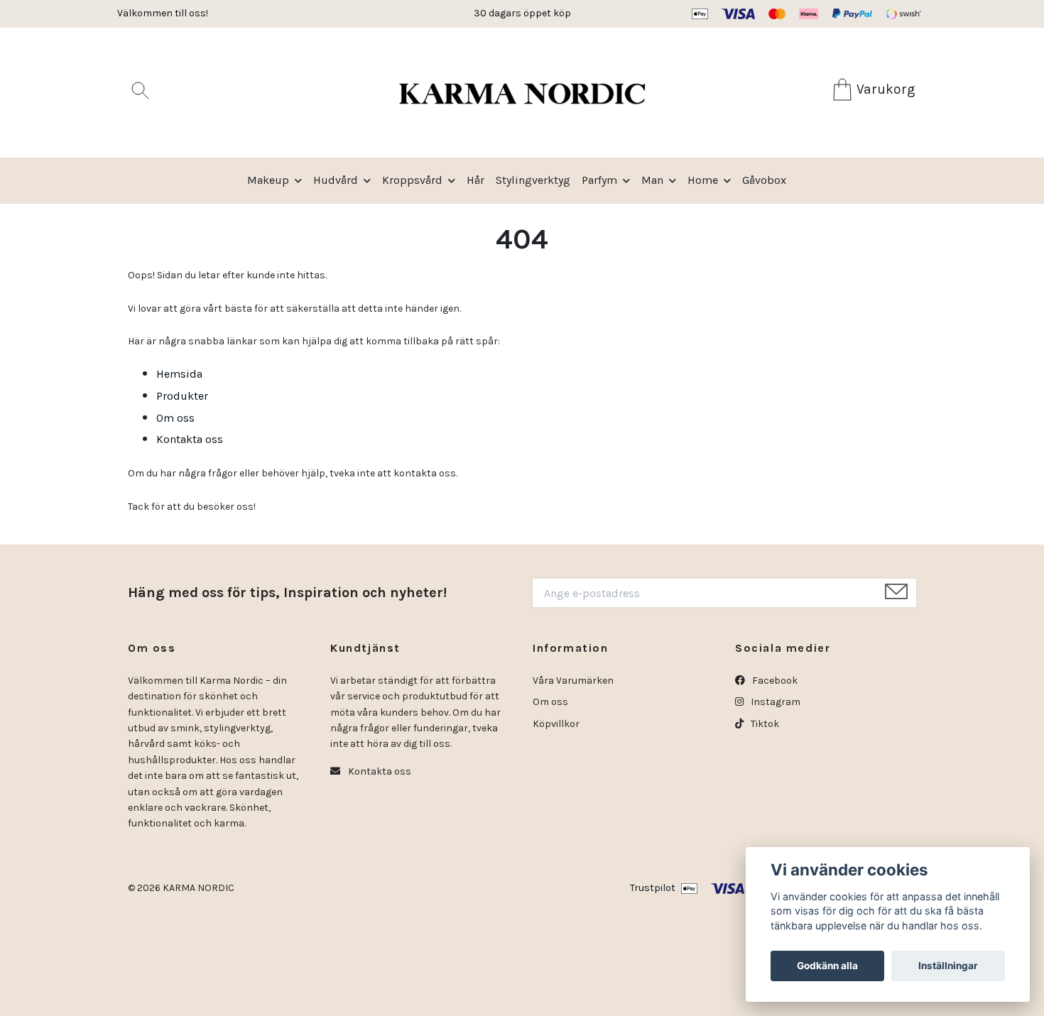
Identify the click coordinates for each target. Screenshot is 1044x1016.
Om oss (175, 418)
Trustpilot (652, 888)
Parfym (599, 180)
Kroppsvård (412, 180)
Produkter (182, 396)
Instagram (774, 702)
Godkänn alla (827, 965)
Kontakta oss (189, 439)
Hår (475, 180)
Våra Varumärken (573, 680)
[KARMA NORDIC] (522, 93)
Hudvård (335, 180)
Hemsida (179, 374)
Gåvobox (764, 180)
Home (702, 180)
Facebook (774, 680)
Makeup (268, 180)
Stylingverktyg (533, 180)
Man (652, 180)
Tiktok (764, 724)
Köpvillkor (556, 724)
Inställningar (948, 965)
